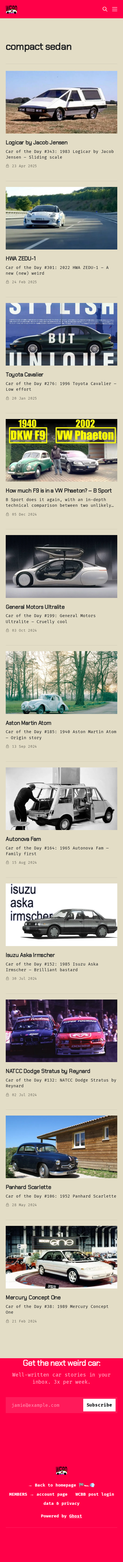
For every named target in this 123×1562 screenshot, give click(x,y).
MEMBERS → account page (38, 1494)
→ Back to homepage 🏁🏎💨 (61, 1485)
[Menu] (114, 9)
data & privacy (61, 1503)
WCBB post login (95, 1494)
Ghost (75, 1516)
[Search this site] (105, 9)
